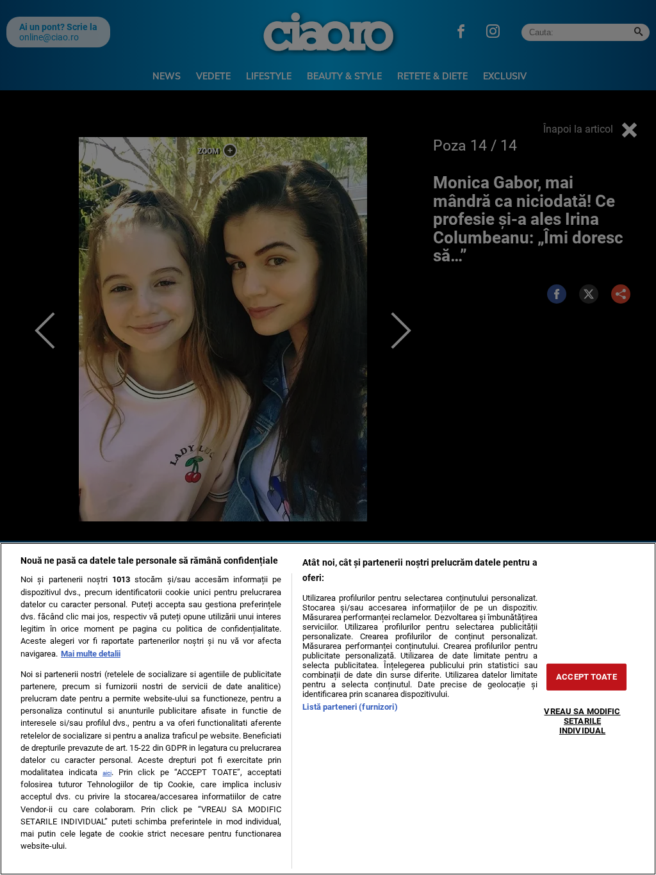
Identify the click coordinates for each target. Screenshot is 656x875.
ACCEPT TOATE (586, 677)
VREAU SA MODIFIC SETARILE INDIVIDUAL (582, 720)
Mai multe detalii (90, 653)
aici (106, 773)
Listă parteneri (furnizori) (349, 707)
